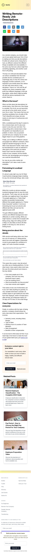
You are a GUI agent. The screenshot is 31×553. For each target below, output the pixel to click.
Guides (3, 480)
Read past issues (21, 368)
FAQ (2, 486)
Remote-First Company (7, 506)
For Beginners (5, 503)
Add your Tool (22, 483)
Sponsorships (22, 480)
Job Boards (4, 492)
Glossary (3, 489)
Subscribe (10, 369)
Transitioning (4, 514)
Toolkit (3, 483)
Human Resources (8, 22)
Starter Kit (4, 495)
